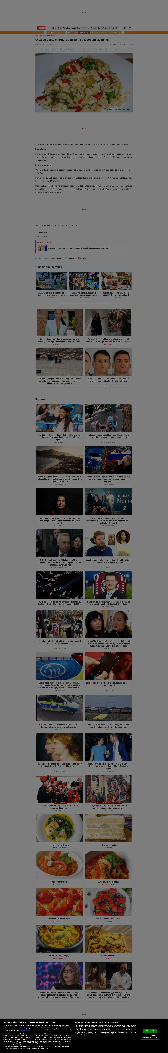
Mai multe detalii (25, 1030)
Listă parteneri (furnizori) (82, 1036)
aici (17, 1043)
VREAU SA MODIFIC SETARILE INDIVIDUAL (150, 1036)
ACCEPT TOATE (150, 1031)
